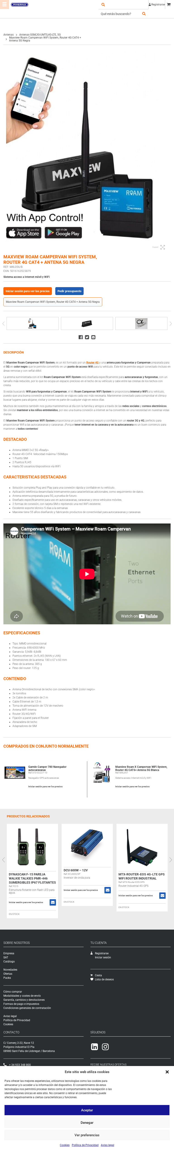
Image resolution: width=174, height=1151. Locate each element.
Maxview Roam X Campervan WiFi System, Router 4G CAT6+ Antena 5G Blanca (141, 768)
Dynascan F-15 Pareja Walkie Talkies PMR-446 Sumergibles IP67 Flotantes (32, 878)
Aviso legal (107, 1145)
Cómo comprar (12, 991)
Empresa (8, 953)
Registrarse (158, 4)
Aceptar (87, 1110)
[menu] (4, 4)
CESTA (169, 4)
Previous (3, 323)
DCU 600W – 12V (76, 870)
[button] (167, 1072)
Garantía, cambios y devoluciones (24, 999)
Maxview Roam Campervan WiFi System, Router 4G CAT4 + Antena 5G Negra (53, 301)
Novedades (10, 969)
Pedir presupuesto (69, 291)
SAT (5, 957)
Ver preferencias (87, 1135)
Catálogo (9, 961)
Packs (7, 977)
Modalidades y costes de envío (22, 995)
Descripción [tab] (13, 352)
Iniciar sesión (103, 957)
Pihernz (19, 4)
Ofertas (7, 973)
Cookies (65, 1145)
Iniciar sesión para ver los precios (28, 291)
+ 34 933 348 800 (20, 1064)
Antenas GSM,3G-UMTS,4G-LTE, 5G (40, 34)
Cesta (98, 975)
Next (170, 323)
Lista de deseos (104, 979)
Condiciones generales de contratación (27, 1008)
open (103, 4)
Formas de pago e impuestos (21, 1004)
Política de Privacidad (85, 1145)
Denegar (87, 1123)
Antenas (8, 34)
